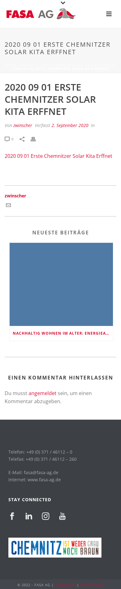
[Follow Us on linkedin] (29, 516)
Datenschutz (92, 584)
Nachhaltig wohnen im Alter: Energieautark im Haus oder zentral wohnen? (63, 333)
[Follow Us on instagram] (45, 516)
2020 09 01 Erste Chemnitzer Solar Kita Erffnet (68, 65)
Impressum (65, 584)
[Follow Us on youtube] (62, 516)
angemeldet (42, 393)
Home (10, 65)
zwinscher (22, 125)
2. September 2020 (70, 125)
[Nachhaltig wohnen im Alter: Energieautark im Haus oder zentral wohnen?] (61, 284)
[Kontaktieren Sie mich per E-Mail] (8, 205)
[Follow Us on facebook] (12, 516)
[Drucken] (36, 138)
